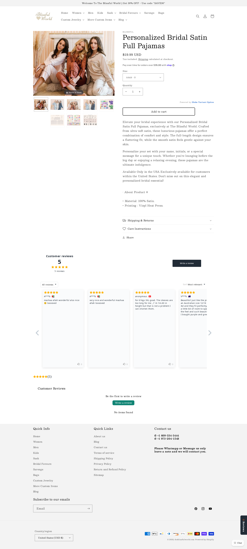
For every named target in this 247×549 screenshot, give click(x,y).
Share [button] (130, 237)
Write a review (123, 403)
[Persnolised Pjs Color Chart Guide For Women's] (106, 104)
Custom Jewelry (43, 480)
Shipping (143, 59)
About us (99, 436)
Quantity (127, 85)
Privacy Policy (102, 464)
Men (36, 447)
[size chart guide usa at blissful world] (57, 120)
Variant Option (206, 102)
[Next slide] (111, 62)
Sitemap (99, 475)
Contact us (100, 447)
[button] (78, 12)
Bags (36, 475)
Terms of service (104, 453)
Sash (36, 458)
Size (125, 70)
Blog (36, 491)
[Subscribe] (88, 508)
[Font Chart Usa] (90, 120)
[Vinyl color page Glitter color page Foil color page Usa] (74, 120)
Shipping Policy (103, 458)
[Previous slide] (36, 62)
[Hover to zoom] (73, 63)
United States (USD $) (50, 537)
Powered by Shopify (204, 539)
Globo (195, 102)
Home (36, 436)
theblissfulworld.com (185, 539)
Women (37, 442)
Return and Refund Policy (110, 469)
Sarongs (38, 469)
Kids (36, 453)
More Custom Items (45, 486)
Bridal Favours (42, 464)
